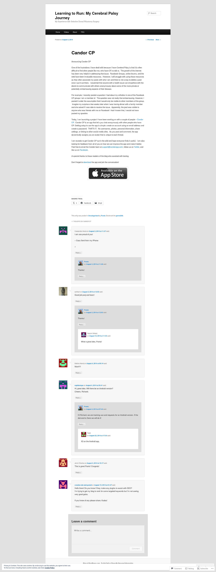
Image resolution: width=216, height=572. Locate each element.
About (75, 32)
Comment (136, 548)
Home (58, 32)
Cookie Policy (49, 568)
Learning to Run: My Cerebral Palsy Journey (86, 15)
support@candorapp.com (112, 147)
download (87, 162)
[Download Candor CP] (108, 173)
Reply (78, 252)
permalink (119, 216)
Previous (150, 39)
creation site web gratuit (83, 485)
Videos (66, 32)
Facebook (84, 150)
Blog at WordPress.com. (91, 563)
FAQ (82, 32)
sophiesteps (79, 385)
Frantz (103, 216)
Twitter (136, 147)
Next (158, 39)
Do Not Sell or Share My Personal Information (117, 563)
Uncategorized (93, 216)
